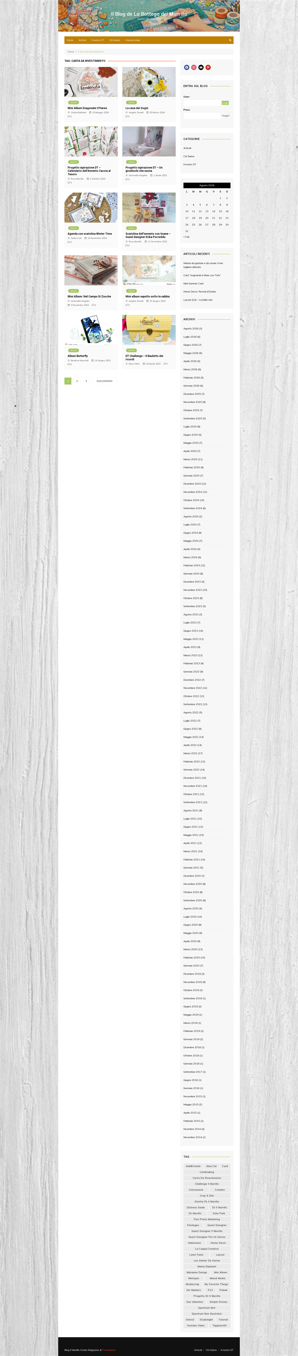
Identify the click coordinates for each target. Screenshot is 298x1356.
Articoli (82, 40)
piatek (223, 1290)
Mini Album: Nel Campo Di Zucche (89, 296)
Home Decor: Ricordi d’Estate (199, 291)
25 (193, 224)
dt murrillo (195, 1213)
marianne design (197, 1272)
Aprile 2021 (190, 843)
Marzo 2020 (190, 949)
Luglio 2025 (190, 426)
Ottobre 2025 (191, 410)
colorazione (196, 1189)
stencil (190, 1319)
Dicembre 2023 (192, 581)
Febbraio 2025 (191, 467)
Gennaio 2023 (191, 671)
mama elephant (206, 1266)
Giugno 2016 (190, 1080)
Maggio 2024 (191, 540)
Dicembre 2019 (192, 973)
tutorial (223, 1319)
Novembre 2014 (192, 1137)
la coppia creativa (207, 1248)
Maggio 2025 (191, 442)
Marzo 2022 (190, 753)
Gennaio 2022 (191, 769)
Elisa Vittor (134, 363)
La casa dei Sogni (137, 108)
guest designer (217, 1225)
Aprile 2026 (190, 361)
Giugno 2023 (190, 630)
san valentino (194, 1301)
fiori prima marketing (207, 1219)
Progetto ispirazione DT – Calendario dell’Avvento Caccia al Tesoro (89, 171)
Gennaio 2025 (191, 475)
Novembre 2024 (192, 491)
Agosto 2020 (191, 908)
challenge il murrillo (207, 1183)
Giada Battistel (78, 112)
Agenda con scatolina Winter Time (90, 233)
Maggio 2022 (191, 736)
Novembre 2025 (192, 401)
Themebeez (109, 1349)
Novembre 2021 (192, 785)
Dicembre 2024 (192, 483)
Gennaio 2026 (191, 385)
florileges (193, 1225)
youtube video (196, 1325)
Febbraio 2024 (191, 565)
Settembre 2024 (192, 508)
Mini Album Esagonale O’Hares (87, 108)
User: (186, 96)
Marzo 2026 (190, 369)
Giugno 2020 (190, 924)
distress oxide (196, 1207)
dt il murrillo (219, 1207)
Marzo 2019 (190, 1022)
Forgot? (225, 115)
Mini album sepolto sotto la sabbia (148, 296)
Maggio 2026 (191, 353)
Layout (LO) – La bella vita (197, 299)
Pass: (186, 109)
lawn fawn (196, 1254)
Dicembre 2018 (192, 1047)
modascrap (192, 1284)
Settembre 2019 (192, 998)
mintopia (193, 1278)
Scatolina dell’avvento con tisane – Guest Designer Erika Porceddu (148, 235)
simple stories (219, 1301)
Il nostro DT (97, 40)
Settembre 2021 (192, 802)
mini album (220, 1272)
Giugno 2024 (190, 532)
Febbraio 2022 (191, 761)
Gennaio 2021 (191, 867)
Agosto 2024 (191, 516)
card (225, 1166)
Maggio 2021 (191, 834)
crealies (220, 1189)
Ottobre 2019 (191, 990)
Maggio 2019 (191, 1014)
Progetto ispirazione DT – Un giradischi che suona (144, 169)
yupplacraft (220, 1325)
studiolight (206, 1319)
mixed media (217, 1278)
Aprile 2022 (190, 745)
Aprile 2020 (190, 941)
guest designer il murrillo (207, 1231)
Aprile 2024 (190, 549)
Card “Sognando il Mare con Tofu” (202, 275)
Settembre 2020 (192, 900)
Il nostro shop (132, 40)
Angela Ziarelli (136, 112)
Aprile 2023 (190, 647)
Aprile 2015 (190, 1112)
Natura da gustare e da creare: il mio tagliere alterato (203, 265)
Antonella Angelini (138, 175)
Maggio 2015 (191, 1104)
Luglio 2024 (190, 524)
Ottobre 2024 (191, 500)
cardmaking (207, 1172)
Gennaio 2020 (191, 965)
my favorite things (216, 1284)
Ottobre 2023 (191, 598)
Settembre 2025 (192, 418)
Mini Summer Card (193, 283)
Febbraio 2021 (191, 859)
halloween (194, 1242)
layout (220, 1254)
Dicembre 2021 (192, 777)
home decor (218, 1242)
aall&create (193, 1166)
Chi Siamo (114, 40)
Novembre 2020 (192, 883)
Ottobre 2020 (191, 892)
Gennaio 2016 (191, 1088)
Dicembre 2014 (192, 1128)
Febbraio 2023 (191, 663)
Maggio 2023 (191, 638)
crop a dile (207, 1195)
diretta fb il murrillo (207, 1201)
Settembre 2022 (192, 704)
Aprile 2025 (190, 451)
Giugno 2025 (190, 434)
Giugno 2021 (190, 826)
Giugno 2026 (190, 344)
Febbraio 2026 (191, 377)
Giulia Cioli (76, 238)
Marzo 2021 (190, 851)
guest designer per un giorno (207, 1236)
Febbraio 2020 (191, 957)
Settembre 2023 (192, 606)
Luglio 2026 (190, 336)
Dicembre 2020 (192, 875)
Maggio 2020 (191, 932)
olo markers (193, 1290)
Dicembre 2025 (192, 393)
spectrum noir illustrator (207, 1313)
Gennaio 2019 (191, 1039)
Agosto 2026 (191, 328)
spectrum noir (207, 1307)
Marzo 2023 (190, 655)
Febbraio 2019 (191, 1030)
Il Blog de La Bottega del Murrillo (149, 14)
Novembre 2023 (192, 589)
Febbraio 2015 (191, 1120)
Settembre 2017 (192, 1071)
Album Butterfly (78, 356)
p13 (210, 1290)
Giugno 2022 (190, 728)
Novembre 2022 (192, 687)
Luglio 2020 (190, 916)
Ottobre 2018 (191, 1055)
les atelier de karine (207, 1260)
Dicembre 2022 (192, 679)
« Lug (186, 236)
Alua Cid (211, 1166)
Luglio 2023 (190, 622)
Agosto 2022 (191, 712)
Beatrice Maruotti (79, 360)
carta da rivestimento (207, 1177)
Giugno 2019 (190, 1006)
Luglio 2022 (190, 720)
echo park (219, 1213)
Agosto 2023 (191, 614)
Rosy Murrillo (77, 178)
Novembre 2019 (192, 982)
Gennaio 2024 (191, 573)
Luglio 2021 (190, 818)
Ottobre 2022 (191, 696)
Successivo (104, 381)
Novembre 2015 (192, 1096)
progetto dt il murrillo (207, 1295)
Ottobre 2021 (191, 794)
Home (70, 40)
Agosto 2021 (191, 810)
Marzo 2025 (190, 459)
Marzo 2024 (190, 557)
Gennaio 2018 (191, 1063)
